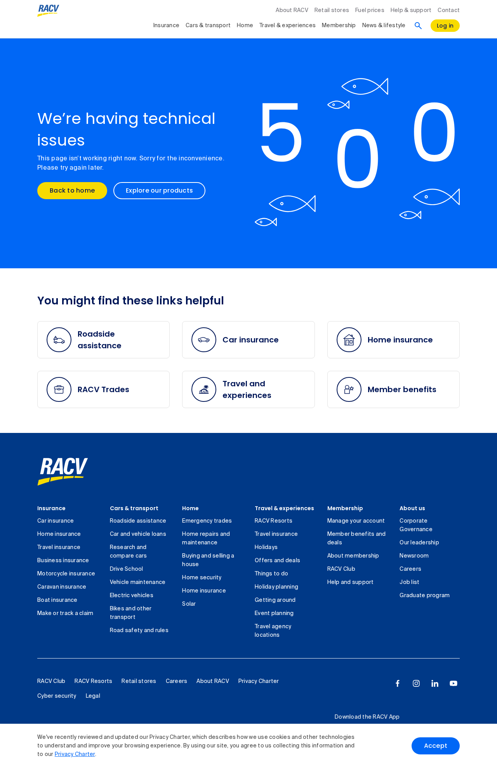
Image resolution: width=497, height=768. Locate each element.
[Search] (418, 25)
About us (412, 508)
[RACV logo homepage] (48, 11)
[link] (62, 472)
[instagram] (416, 683)
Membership (339, 25)
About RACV (292, 10)
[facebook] (397, 683)
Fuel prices (369, 10)
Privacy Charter (75, 754)
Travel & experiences (287, 25)
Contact (449, 10)
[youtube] (453, 683)
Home (245, 25)
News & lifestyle (384, 25)
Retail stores (332, 10)
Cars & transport (208, 25)
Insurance (166, 25)
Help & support (411, 10)
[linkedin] (435, 683)
